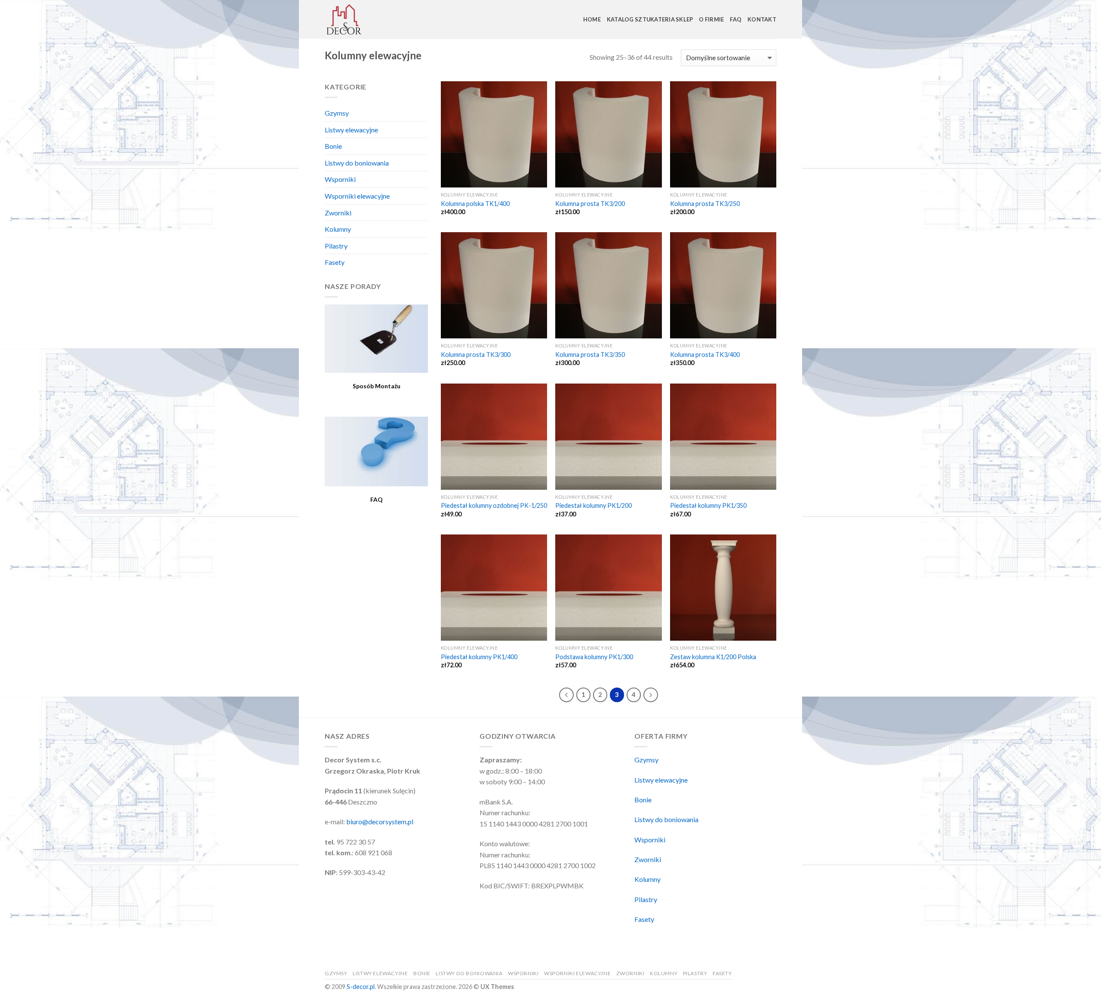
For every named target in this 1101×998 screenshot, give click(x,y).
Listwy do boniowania (357, 163)
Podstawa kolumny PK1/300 (594, 656)
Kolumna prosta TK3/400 (705, 354)
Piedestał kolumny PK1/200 (593, 505)
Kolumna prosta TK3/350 (590, 354)
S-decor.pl (361, 986)
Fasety (334, 262)
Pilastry (336, 246)
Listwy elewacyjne (351, 130)
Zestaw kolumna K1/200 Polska (713, 656)
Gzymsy (337, 113)
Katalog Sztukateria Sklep (650, 19)
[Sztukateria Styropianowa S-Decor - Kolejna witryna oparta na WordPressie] (368, 19)
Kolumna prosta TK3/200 (590, 203)
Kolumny (338, 229)
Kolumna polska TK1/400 (475, 203)
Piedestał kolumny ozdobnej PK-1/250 (494, 505)
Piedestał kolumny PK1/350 (708, 505)
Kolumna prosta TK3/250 (705, 203)
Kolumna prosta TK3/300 (476, 354)
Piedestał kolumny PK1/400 (479, 656)
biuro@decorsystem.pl (379, 821)
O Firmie (711, 19)
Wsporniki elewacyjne (357, 196)
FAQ (735, 19)
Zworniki (338, 213)
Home (592, 19)
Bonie (333, 146)
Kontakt (761, 19)
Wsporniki (340, 179)
